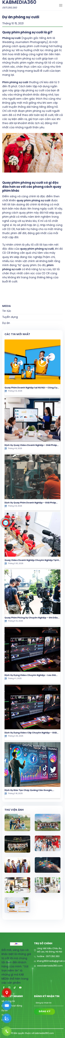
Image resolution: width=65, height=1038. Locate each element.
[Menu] (61, 5)
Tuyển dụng (10, 317)
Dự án (6, 323)
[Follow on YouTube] (20, 987)
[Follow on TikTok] (15, 987)
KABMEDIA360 (19, 2)
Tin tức (6, 311)
